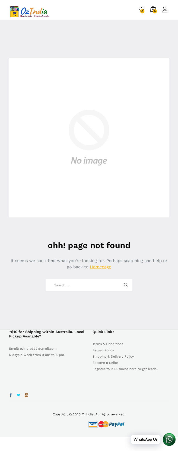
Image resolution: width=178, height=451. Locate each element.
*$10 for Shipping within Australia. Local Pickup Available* (46, 334)
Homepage (100, 266)
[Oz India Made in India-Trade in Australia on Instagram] (26, 395)
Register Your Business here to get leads (124, 369)
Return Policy (103, 350)
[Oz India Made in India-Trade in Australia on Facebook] (10, 395)
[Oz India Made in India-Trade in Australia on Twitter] (18, 395)
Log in (165, 12)
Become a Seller (105, 363)
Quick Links (103, 332)
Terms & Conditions (107, 344)
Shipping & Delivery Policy (113, 356)
